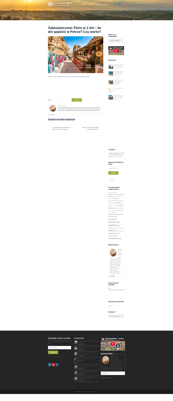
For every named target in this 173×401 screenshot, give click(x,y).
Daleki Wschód (116, 196)
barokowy (111, 194)
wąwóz (118, 233)
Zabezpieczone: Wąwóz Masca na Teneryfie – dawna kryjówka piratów (118, 65)
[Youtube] (53, 114)
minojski (114, 205)
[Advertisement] (75, 88)
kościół (117, 203)
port (118, 210)
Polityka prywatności (107, 377)
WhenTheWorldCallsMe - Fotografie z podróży (86, 391)
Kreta (121, 203)
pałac (122, 208)
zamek (110, 236)
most (117, 205)
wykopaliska (112, 233)
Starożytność (99, 4)
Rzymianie (112, 219)
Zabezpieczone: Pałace (118, 88)
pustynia (114, 212)
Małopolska (110, 205)
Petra (62, 119)
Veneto (118, 230)
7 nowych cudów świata (113, 192)
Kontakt (106, 4)
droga (120, 196)
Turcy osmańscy (120, 227)
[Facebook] (51, 114)
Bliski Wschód (52, 119)
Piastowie (112, 210)
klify (114, 203)
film (58, 119)
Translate (119, 156)
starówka (112, 225)
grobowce (110, 200)
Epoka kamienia (111, 198)
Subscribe (113, 172)
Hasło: (49, 100)
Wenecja (121, 230)
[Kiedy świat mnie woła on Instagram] (49, 365)
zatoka (115, 236)
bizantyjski (118, 194)
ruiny (115, 216)
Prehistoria (121, 210)
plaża (115, 210)
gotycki (117, 198)
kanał (117, 200)
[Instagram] (49, 114)
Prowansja (110, 212)
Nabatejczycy (117, 208)
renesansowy (112, 214)
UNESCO (112, 230)
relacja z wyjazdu (69, 119)
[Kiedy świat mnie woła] (60, 4)
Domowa (84, 4)
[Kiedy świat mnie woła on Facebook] (57, 365)
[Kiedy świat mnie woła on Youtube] (53, 365)
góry (114, 200)
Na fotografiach (91, 4)
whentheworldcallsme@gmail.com (117, 290)
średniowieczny (114, 238)
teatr (115, 227)
